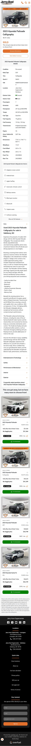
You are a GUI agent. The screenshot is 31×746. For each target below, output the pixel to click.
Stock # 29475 (6, 520)
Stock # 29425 (6, 570)
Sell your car (15, 680)
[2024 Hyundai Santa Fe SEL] (15, 557)
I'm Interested (16, 441)
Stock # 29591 (6, 420)
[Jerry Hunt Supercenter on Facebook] (8, 622)
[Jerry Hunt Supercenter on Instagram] (19, 622)
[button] (22, 2)
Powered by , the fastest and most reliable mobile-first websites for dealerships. (15, 737)
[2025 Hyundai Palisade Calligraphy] (15, 457)
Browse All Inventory (15, 51)
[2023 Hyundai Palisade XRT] (15, 407)
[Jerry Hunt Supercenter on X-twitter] (12, 622)
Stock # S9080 (6, 470)
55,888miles (25, 575)
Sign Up (16, 723)
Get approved (15, 685)
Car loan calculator (15, 670)
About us (15, 666)
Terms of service (15, 689)
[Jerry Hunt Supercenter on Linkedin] (23, 622)
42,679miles (25, 475)
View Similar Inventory (15, 56)
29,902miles (25, 525)
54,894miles (25, 425)
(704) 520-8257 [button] (17, 649)
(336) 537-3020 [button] (17, 639)
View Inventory (15, 661)
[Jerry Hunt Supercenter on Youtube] (15, 622)
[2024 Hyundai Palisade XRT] (15, 507)
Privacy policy (15, 675)
